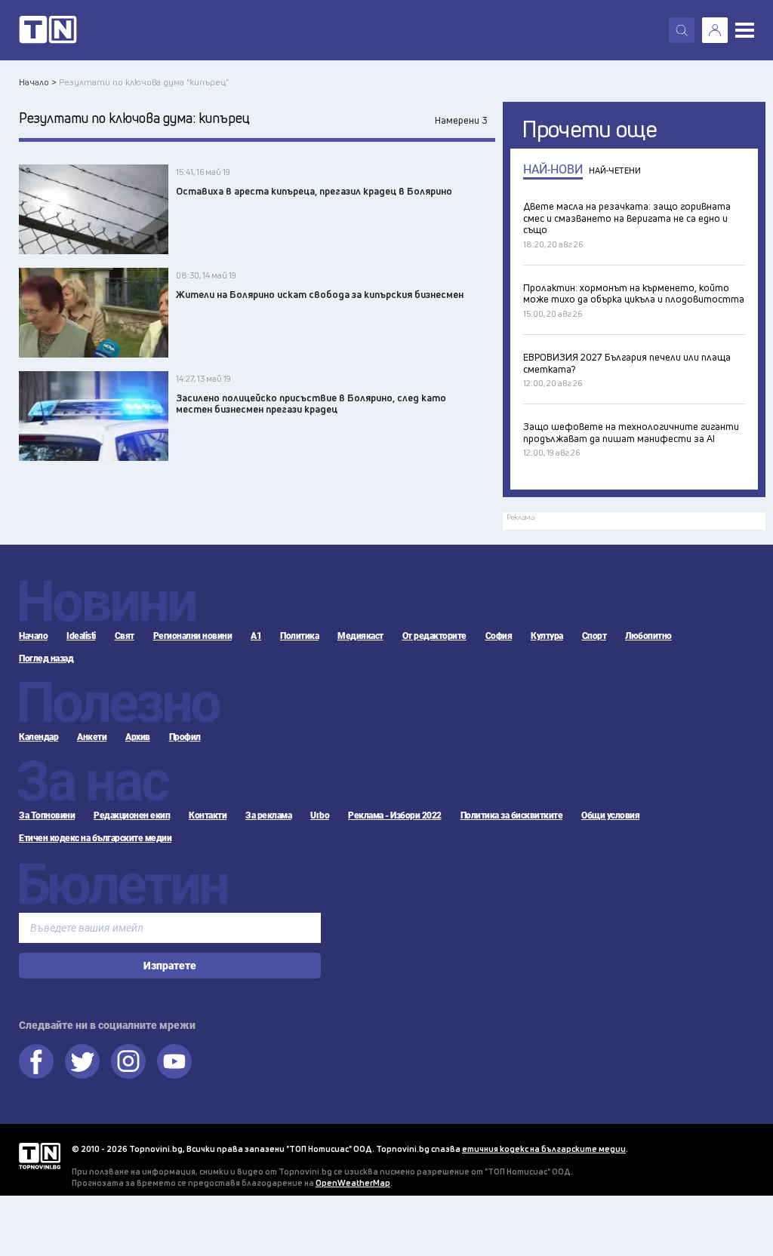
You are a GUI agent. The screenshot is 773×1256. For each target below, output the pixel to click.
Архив (137, 737)
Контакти (207, 815)
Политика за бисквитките (511, 815)
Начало (33, 636)
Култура (547, 636)
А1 (256, 636)
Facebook (36, 1061)
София (499, 636)
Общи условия (610, 815)
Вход (715, 30)
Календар (38, 737)
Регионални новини (193, 636)
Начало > (38, 82)
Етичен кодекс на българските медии (95, 838)
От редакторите (434, 636)
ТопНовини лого (48, 30)
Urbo (319, 815)
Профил (185, 737)
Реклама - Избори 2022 (395, 815)
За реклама (268, 815)
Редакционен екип (132, 815)
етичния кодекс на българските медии (544, 1148)
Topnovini (39, 1156)
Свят (124, 636)
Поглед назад (46, 658)
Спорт (594, 636)
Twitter (82, 1061)
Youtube (174, 1061)
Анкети (91, 737)
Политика (299, 636)
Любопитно (648, 636)
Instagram (128, 1061)
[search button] (681, 30)
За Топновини (47, 815)
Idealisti (81, 636)
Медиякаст (360, 636)
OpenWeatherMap (353, 1182)
